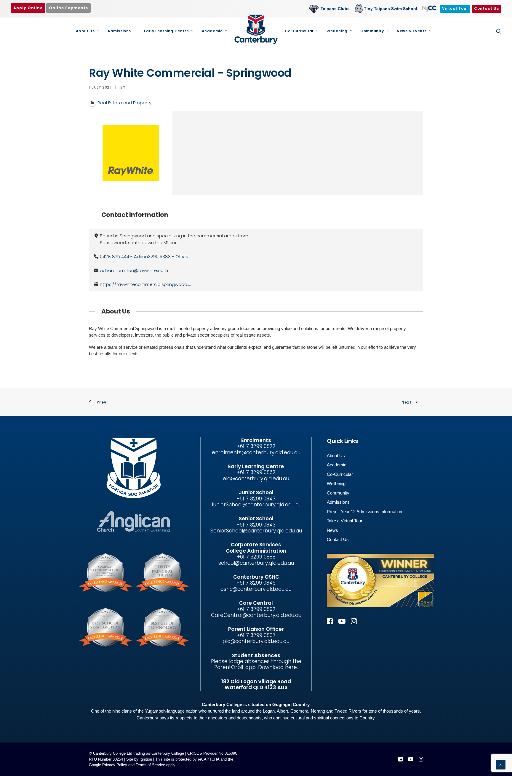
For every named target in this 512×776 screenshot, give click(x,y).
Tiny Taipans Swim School (390, 8)
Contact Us (338, 539)
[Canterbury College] (256, 29)
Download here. (278, 667)
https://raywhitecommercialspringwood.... (145, 284)
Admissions (119, 30)
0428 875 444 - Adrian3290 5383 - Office (144, 256)
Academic (212, 30)
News (332, 530)
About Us (85, 30)
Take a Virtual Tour (344, 520)
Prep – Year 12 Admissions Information (364, 511)
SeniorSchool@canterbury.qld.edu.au (256, 530)
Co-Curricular (299, 30)
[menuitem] (331, 8)
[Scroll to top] (500, 764)
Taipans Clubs (335, 8)
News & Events (412, 30)
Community (372, 30)
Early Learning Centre (166, 30)
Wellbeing (337, 30)
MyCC (429, 8)
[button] (498, 31)
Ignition (146, 759)
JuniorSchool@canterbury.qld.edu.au (256, 504)
